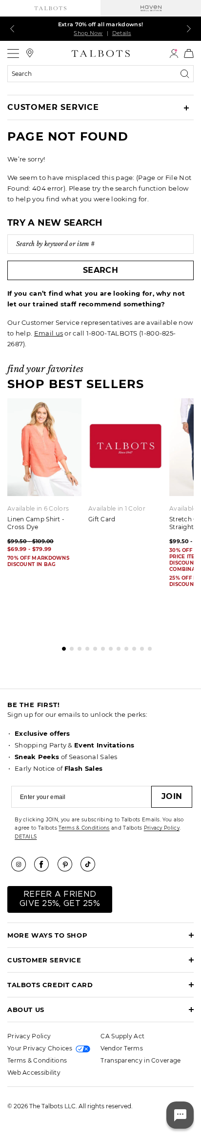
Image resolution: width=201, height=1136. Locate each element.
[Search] (187, 74)
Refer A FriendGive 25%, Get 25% (60, 898)
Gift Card (102, 519)
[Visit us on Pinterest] (68, 864)
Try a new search (55, 222)
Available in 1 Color (116, 508)
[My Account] (174, 53)
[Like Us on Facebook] (45, 864)
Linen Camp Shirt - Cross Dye (35, 523)
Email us (48, 333)
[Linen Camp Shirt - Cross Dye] (44, 447)
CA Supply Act (122, 1036)
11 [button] (139, 646)
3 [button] (77, 646)
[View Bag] (189, 53)
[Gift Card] (125, 447)
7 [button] (108, 646)
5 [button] (93, 646)
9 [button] (124, 646)
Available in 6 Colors (38, 508)
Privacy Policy (162, 828)
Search (100, 270)
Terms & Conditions (84, 828)
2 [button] (69, 646)
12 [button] (147, 646)
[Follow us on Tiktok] (91, 864)
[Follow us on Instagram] (22, 864)
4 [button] (85, 646)
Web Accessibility (33, 1072)
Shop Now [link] (88, 33)
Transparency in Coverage (140, 1060)
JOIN (171, 796)
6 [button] (100, 646)
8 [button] (116, 646)
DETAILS (26, 837)
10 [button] (132, 646)
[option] (128, 464)
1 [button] (61, 646)
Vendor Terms (121, 1048)
